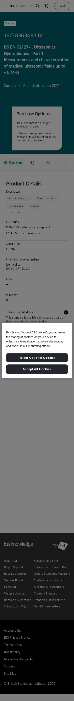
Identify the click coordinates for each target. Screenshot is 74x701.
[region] (37, 350)
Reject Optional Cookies (37, 358)
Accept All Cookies (37, 369)
